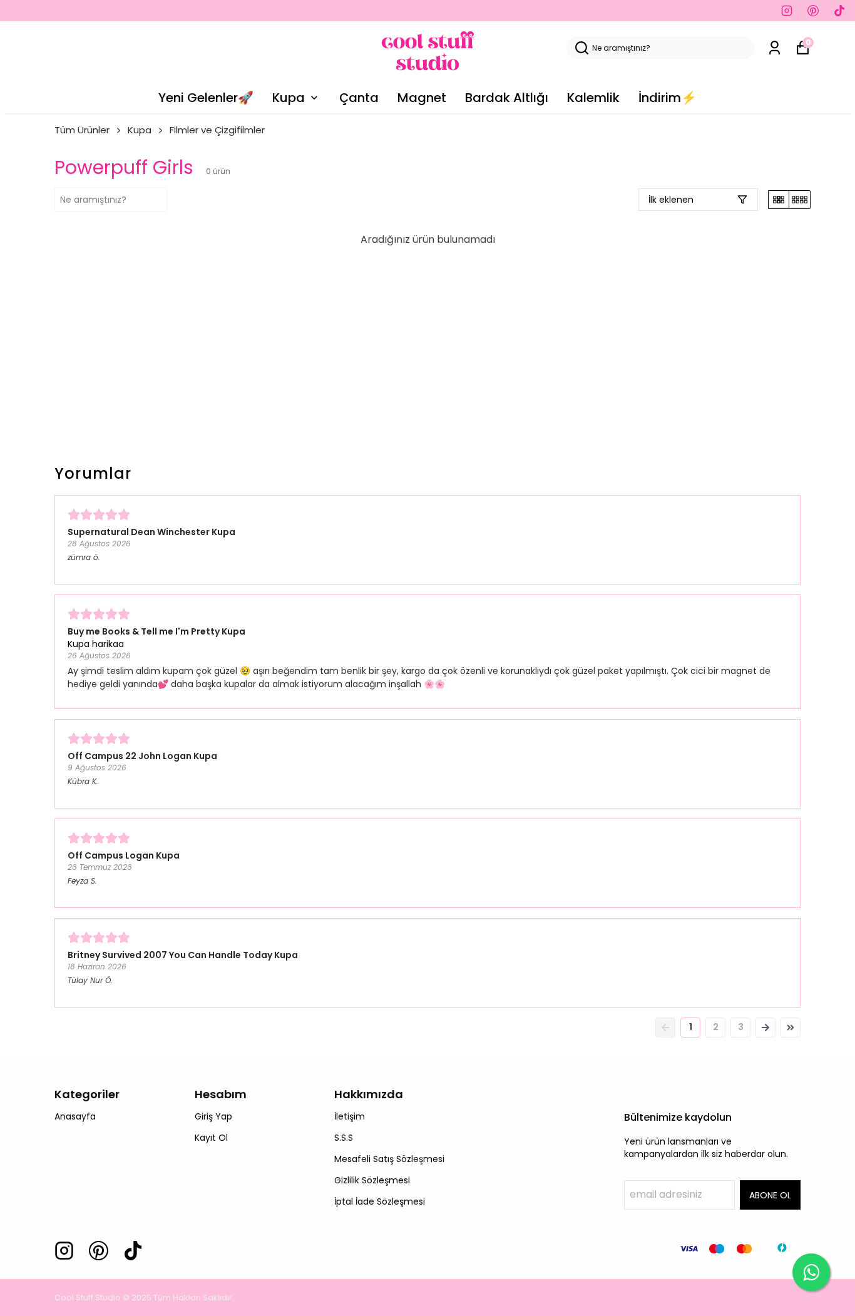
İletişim (349, 1116)
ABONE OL (770, 1195)
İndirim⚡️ (667, 97)
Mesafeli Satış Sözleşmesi (389, 1159)
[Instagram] (64, 1250)
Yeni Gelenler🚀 (205, 97)
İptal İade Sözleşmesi (379, 1201)
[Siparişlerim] (774, 48)
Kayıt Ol (211, 1137)
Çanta (359, 97)
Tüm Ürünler (82, 129)
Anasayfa (75, 1116)
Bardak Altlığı (506, 97)
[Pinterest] (98, 1250)
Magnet (421, 97)
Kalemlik (593, 97)
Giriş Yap (213, 1116)
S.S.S (343, 1137)
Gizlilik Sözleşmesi (372, 1180)
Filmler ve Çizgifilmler (217, 129)
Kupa (288, 97)
